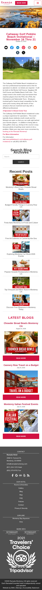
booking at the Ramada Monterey (15, 131)
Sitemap (19, 588)
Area (21, 522)
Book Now (21, 3)
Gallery (21, 488)
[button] (37, 3)
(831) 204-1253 (12, 467)
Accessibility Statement (31, 588)
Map (21, 495)
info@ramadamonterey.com (17, 464)
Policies (21, 501)
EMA (12, 588)
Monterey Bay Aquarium (21, 518)
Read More (21, 358)
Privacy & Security (21, 508)
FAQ (21, 498)
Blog (21, 491)
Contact (21, 505)
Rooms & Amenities (21, 485)
